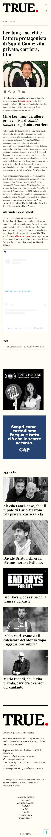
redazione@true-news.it (22, 756)
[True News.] (20, 8)
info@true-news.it (11, 785)
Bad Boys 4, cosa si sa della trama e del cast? (24, 599)
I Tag (25, 808)
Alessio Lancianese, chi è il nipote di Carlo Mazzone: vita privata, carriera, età (24, 509)
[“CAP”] (24, 437)
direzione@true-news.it (14, 759)
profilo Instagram (21, 236)
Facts (12, 21)
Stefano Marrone (36, 738)
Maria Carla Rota (28, 741)
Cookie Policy (25, 817)
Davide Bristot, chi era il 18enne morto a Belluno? (23, 560)
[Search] (46, 10)
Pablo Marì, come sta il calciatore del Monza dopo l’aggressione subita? (24, 639)
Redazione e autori (25, 796)
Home (5, 21)
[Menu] (46, 5)
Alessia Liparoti (15, 744)
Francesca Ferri (20, 738)
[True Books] (23, 408)
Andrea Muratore (11, 741)
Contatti (25, 811)
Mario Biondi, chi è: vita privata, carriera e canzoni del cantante (24, 682)
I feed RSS (25, 805)
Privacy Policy (25, 814)
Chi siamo (25, 799)
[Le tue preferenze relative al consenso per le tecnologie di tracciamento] (46, 832)
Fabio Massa (28, 732)
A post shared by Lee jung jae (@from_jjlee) (25, 328)
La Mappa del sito (25, 802)
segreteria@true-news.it (32, 768)
